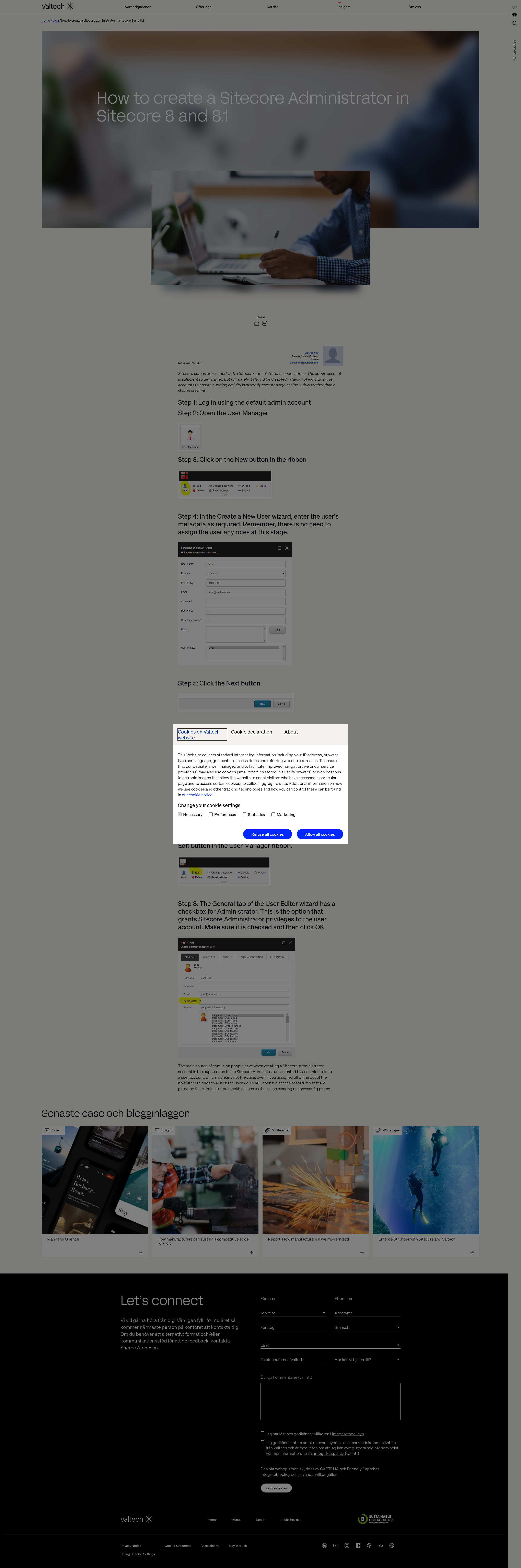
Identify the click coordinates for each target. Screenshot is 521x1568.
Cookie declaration (251, 732)
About (291, 732)
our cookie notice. (197, 794)
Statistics (256, 814)
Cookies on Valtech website (199, 735)
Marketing (286, 814)
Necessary (192, 814)
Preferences (225, 814)
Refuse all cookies (267, 834)
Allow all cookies (320, 834)
